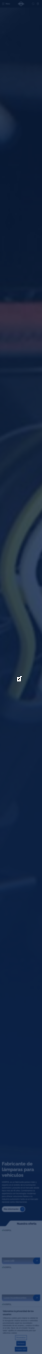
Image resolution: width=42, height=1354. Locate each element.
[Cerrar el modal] (19, 679)
